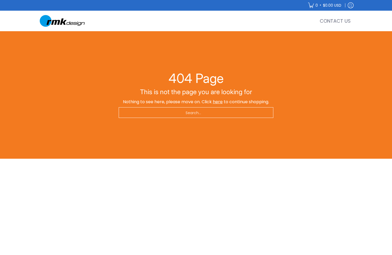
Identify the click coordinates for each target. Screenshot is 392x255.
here (218, 102)
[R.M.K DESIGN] (63, 21)
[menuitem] (324, 5)
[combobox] (196, 112)
